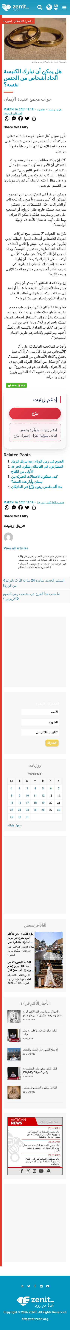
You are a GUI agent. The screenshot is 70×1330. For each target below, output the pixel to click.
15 (11, 802)
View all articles (16, 548)
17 (27, 802)
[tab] (21, 1121)
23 (19, 809)
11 (35, 795)
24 (27, 809)
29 (11, 817)
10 (27, 795)
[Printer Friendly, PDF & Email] (16, 385)
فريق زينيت (55, 109)
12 (42, 795)
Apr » (18, 825)
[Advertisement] (35, 652)
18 (35, 802)
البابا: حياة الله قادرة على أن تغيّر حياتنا (40, 1032)
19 (42, 802)
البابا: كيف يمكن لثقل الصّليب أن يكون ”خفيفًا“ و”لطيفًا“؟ (40, 1070)
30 (19, 817)
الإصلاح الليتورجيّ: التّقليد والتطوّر (40, 1049)
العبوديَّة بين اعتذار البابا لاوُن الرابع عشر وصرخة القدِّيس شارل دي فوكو (42, 1013)
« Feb (10, 825)
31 (27, 817)
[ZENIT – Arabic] (19, 7)
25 (35, 809)
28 (58, 809)
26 (42, 809)
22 (11, 809)
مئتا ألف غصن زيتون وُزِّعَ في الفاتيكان (36, 487)
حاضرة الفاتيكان (23, 21)
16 (19, 802)
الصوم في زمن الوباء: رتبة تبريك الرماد (37, 461)
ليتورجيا (7, 21)
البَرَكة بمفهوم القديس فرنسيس (40, 1087)
